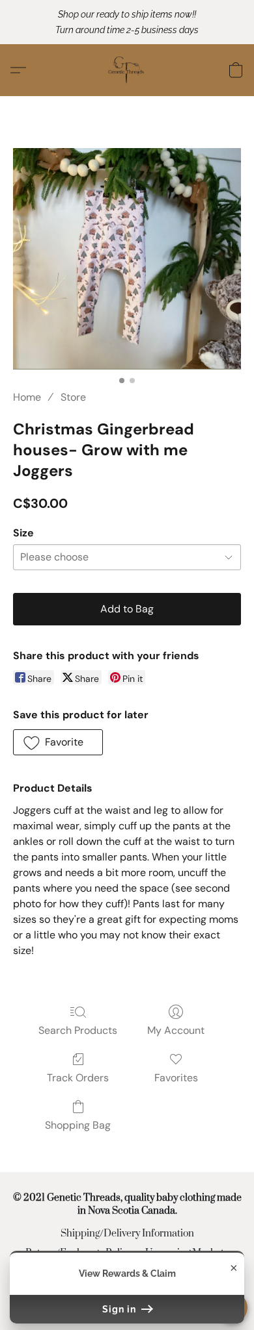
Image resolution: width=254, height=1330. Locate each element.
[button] (127, 70)
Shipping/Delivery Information (127, 1233)
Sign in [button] (120, 1309)
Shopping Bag (78, 1125)
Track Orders (78, 1078)
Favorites (176, 1078)
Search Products (77, 1030)
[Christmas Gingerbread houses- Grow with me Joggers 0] (127, 259)
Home (27, 397)
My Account (176, 1030)
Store (73, 397)
